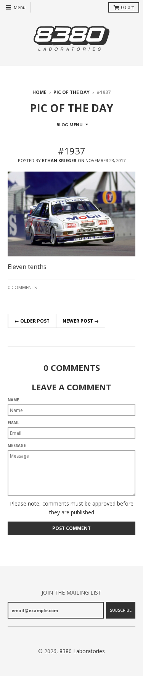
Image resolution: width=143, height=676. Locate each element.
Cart (127, 7)
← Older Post (32, 321)
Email (13, 422)
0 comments (22, 287)
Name (13, 399)
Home (39, 92)
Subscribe (121, 610)
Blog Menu (69, 124)
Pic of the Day (71, 92)
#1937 (71, 151)
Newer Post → (81, 321)
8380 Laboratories (82, 651)
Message (17, 445)
